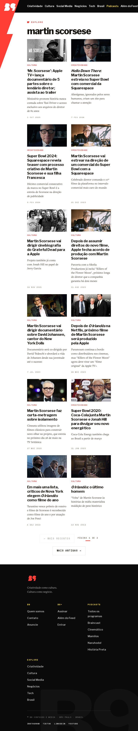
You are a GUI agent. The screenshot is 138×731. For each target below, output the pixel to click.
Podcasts (112, 6)
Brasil (100, 6)
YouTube (73, 723)
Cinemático (95, 629)
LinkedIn (59, 723)
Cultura (49, 6)
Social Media (64, 6)
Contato (32, 618)
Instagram (33, 723)
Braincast (94, 623)
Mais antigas (69, 550)
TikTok (47, 723)
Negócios (81, 6)
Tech (92, 6)
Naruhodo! (94, 643)
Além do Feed (66, 618)
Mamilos (93, 636)
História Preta (97, 649)
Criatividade (35, 6)
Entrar (62, 624)
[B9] (9, 6)
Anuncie (32, 624)
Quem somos (35, 611)
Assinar (62, 611)
